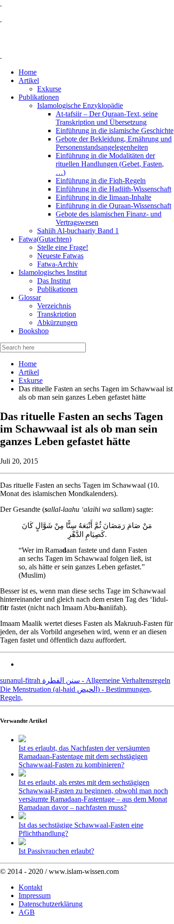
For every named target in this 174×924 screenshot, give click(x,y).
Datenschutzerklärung (51, 904)
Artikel (29, 372)
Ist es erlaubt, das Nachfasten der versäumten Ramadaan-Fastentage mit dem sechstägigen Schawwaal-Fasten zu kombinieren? (84, 756)
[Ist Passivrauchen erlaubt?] (22, 843)
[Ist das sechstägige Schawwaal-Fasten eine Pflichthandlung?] (22, 817)
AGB (27, 912)
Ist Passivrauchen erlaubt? (56, 851)
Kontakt (30, 887)
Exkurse (31, 380)
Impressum (35, 895)
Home (28, 364)
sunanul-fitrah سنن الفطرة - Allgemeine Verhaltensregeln (85, 680)
